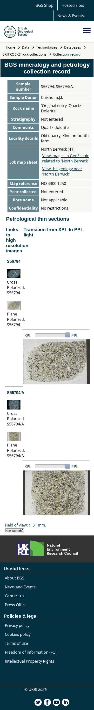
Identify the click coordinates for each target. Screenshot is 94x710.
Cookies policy (18, 634)
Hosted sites (72, 5)
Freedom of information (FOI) (31, 652)
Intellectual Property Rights (29, 661)
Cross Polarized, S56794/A (16, 419)
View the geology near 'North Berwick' (62, 171)
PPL (74, 335)
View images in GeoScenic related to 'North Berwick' (65, 158)
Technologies (46, 47)
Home (10, 47)
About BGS (14, 578)
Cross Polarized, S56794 (16, 287)
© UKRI (35, 689)
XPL (28, 335)
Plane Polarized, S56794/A (16, 450)
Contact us (14, 596)
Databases (72, 47)
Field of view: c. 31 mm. (25, 525)
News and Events (20, 587)
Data (25, 47)
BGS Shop (45, 5)
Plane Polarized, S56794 (16, 319)
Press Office (16, 605)
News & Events (70, 15)
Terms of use (16, 643)
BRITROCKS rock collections (24, 54)
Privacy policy (17, 625)
